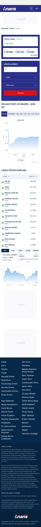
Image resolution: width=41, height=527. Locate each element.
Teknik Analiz (28, 408)
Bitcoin (25, 422)
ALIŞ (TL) (32, 176)
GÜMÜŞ (35, 251)
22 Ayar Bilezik (29, 393)
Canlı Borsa (6, 408)
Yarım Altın (27, 386)
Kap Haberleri (7, 400)
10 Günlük (11, 114)
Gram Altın (27, 379)
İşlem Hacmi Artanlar (7, 431)
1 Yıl (25, 114)
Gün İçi (4, 114)
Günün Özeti (7, 411)
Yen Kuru (26, 362)
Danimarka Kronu (9, 391)
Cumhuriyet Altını (30, 382)
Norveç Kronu (7, 387)
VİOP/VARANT (28, 404)
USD (12, 251)
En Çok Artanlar (8, 426)
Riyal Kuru (6, 380)
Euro (3, 365)
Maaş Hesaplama (9, 404)
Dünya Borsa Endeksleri (7, 437)
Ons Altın (26, 390)
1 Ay (17, 114)
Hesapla (20, 93)
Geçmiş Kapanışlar (10, 419)
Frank (4, 372)
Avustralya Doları (9, 383)
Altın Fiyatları (28, 375)
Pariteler (26, 365)
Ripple (25, 430)
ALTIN (28, 251)
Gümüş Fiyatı (28, 397)
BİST (5, 251)
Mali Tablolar (28, 415)
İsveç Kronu (6, 394)
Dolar (3, 362)
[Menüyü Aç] (37, 8)
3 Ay (21, 114)
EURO (20, 251)
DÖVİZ (5, 176)
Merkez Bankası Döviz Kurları (29, 370)
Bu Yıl (37, 114)
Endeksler (6, 422)
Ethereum (26, 426)
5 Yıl (32, 114)
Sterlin (4, 369)
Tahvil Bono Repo (30, 400)
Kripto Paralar (28, 419)
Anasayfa (4, 28)
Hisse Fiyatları (8, 415)
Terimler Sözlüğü (30, 433)
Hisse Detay (27, 411)
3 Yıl (29, 114)
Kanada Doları (8, 376)
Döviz (12, 28)
